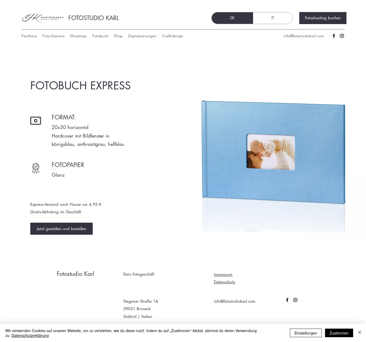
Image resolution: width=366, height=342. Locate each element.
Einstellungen (305, 333)
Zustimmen (339, 333)
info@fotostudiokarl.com (304, 35)
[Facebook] (334, 36)
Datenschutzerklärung (30, 335)
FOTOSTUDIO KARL (93, 18)
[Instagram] (342, 36)
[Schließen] (359, 333)
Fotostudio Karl (75, 274)
